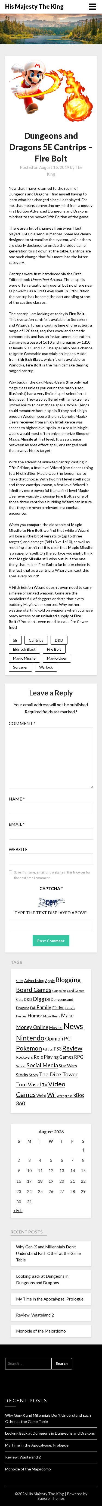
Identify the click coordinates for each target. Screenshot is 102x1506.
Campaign (59, 990)
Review (72, 1048)
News (73, 1026)
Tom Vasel (28, 1084)
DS (47, 999)
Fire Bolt (54, 649)
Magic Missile (24, 658)
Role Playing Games (53, 1056)
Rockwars (24, 1057)
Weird (41, 1095)
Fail (33, 1007)
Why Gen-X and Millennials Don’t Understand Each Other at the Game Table (48, 1253)
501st (19, 981)
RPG (79, 1057)
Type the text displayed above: (51, 912)
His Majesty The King (34, 6)
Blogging (68, 979)
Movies (56, 1027)
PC (67, 1038)
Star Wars (68, 1065)
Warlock (46, 667)
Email (17, 824)
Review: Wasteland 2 (35, 1314)
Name (17, 798)
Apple (50, 981)
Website (18, 849)
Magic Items (51, 1016)
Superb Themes (51, 1498)
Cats (19, 1000)
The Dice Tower (58, 1074)
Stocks (22, 1074)
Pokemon (29, 1048)
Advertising (34, 980)
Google (70, 1008)
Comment (22, 723)
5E (15, 640)
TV (44, 1084)
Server (21, 1066)
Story (33, 1074)
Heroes (21, 1016)
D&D (59, 640)
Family (43, 1007)
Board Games (33, 989)
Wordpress (65, 1095)
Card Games (76, 990)
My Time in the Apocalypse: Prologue (50, 1298)
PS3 (57, 1048)
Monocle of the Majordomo (41, 1330)
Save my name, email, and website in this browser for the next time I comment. (52, 875)
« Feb (18, 1210)
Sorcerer (20, 667)
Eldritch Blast (24, 649)
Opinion (54, 1038)
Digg (38, 999)
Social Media (42, 1065)
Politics (48, 1049)
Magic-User (57, 658)
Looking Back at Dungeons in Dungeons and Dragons (50, 1433)
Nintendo (30, 1038)
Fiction (58, 1007)
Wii (51, 1094)
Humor (34, 1015)
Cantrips (36, 640)
